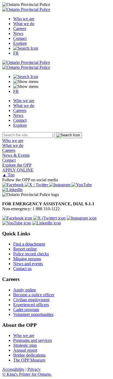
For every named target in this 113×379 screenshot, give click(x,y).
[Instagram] (60, 184)
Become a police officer (33, 294)
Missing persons (27, 258)
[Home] (26, 9)
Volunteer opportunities (33, 314)
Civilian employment (31, 299)
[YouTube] (82, 184)
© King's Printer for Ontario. (27, 374)
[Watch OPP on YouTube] (16, 223)
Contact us (22, 268)
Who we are (23, 18)
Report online (25, 249)
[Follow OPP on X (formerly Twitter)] (49, 218)
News (18, 33)
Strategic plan (25, 345)
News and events (28, 263)
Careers (19, 28)
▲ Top (8, 175)
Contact (20, 38)
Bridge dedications (29, 355)
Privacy (34, 369)
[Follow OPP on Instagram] (82, 218)
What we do (23, 23)
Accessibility (13, 369)
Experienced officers (31, 304)
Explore (20, 43)
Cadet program (26, 309)
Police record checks (31, 253)
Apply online (24, 290)
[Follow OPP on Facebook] (17, 218)
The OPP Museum (29, 360)
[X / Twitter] (37, 184)
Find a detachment (29, 244)
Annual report (25, 350)
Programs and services (32, 340)
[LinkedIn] (12, 189)
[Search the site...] (25, 48)
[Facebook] (13, 184)
